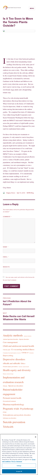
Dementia (31, 353)
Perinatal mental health (12, 398)
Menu (32, 8)
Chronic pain (6, 350)
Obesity (5, 386)
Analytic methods (13, 335)
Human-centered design (8, 374)
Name (6, 247)
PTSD (4, 412)
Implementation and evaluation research (13, 380)
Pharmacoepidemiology (13, 404)
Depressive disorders (14, 359)
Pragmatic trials (11, 408)
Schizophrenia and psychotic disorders (17, 415)
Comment (7, 217)
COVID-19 (25, 353)
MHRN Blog (30, 193)
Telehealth (8, 426)
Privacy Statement (16, 461)
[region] (19, 454)
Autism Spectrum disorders (10, 339)
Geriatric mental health (24, 366)
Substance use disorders (9, 418)
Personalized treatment (9, 401)
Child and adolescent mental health (18, 345)
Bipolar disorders (24, 339)
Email (6, 257)
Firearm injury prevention (10, 366)
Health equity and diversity (17, 370)
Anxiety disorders (27, 336)
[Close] (35, 437)
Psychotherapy (26, 408)
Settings (19, 466)
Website (6, 267)
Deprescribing (8, 355)
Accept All (19, 471)
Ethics (23, 363)
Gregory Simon (10, 193)
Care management (10, 342)
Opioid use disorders (15, 386)
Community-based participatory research (12, 353)
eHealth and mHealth (11, 363)
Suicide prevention (14, 422)
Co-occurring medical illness (22, 349)
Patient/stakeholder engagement (12, 392)
